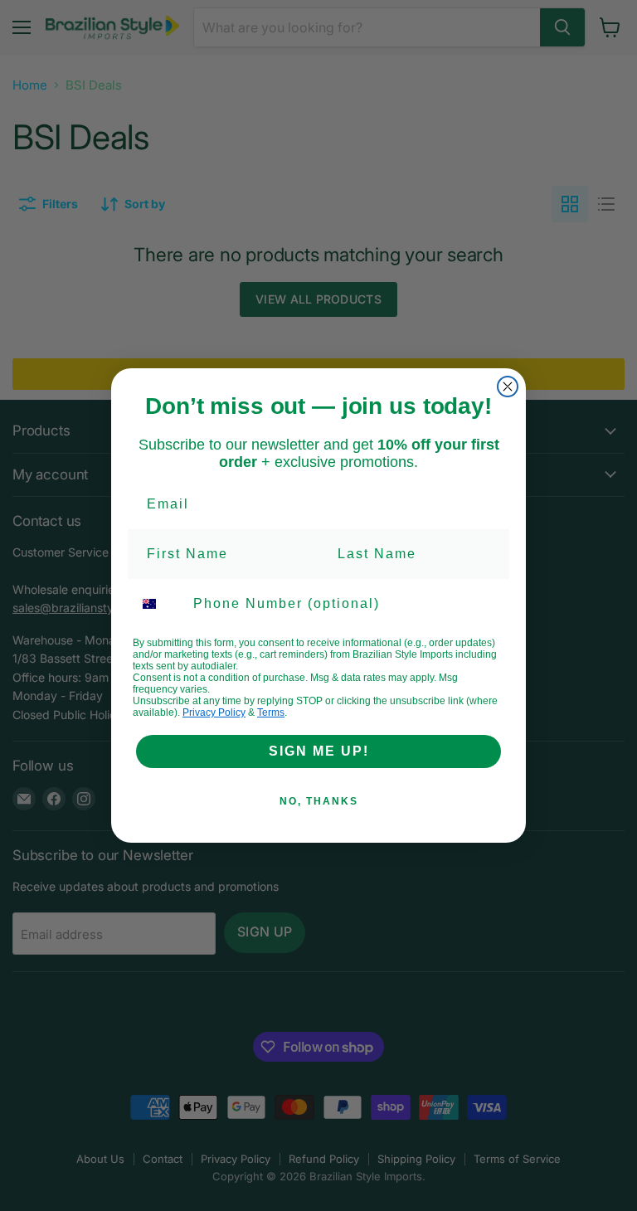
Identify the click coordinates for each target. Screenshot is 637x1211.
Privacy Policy (214, 712)
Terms (270, 712)
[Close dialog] (508, 386)
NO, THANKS (319, 801)
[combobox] (159, 604)
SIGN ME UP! (319, 751)
